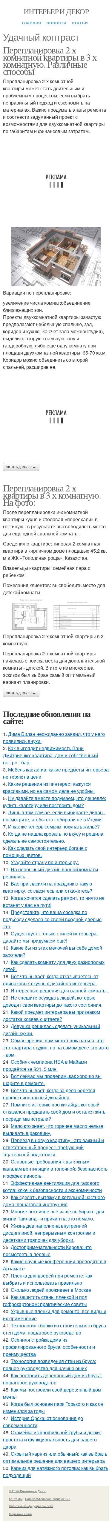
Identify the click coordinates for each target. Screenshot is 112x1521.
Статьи (80, 22)
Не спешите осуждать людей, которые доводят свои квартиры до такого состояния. (52, 1001)
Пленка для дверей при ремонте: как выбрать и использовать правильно (47, 1279)
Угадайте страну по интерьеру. (45, 862)
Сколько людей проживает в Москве (51, 1289)
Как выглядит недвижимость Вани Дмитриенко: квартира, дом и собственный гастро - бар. (50, 755)
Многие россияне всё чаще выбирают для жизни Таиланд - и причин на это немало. (53, 1215)
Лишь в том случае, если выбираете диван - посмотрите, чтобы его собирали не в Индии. (54, 816)
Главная (31, 22)
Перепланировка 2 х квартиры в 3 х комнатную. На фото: (52, 494)
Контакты (15, 1499)
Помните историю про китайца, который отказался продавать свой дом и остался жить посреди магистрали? (54, 1111)
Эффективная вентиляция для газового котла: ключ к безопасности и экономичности (52, 1186)
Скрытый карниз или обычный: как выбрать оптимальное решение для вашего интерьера (55, 1457)
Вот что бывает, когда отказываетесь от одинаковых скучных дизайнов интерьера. (50, 980)
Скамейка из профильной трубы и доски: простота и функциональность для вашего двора (52, 1439)
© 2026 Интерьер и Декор (27, 1491)
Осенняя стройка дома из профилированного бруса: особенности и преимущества (49, 1346)
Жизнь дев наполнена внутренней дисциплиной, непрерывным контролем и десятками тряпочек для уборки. (49, 1232)
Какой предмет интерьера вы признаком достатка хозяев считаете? (51, 1015)
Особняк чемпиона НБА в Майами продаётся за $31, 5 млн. (45, 1065)
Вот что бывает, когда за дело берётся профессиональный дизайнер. (49, 1094)
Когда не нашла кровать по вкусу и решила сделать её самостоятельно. (53, 837)
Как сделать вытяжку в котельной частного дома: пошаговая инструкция (54, 1201)
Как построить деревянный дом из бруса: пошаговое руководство (52, 1379)
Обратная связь (20, 1514)
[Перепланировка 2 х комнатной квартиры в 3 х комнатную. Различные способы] (56, 256)
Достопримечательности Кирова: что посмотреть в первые (47, 1251)
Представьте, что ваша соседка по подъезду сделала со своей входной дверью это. (52, 919)
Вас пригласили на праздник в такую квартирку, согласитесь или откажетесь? (47, 887)
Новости (56, 22)
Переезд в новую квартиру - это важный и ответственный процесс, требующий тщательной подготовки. (53, 1147)
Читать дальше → (21, 467)
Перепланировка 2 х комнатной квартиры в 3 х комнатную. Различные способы (50, 60)
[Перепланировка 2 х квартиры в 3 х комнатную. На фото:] (56, 614)
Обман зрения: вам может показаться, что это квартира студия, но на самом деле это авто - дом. (56, 1047)
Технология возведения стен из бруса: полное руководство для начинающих (49, 1365)
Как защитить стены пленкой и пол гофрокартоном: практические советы (45, 1300)
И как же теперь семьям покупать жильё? (54, 826)
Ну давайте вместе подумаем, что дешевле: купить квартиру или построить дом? (54, 802)
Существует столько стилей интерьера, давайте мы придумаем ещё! (50, 937)
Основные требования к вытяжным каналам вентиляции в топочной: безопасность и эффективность (55, 1168)
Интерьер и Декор (56, 11)
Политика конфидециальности (31, 1506)
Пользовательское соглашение (47, 1499)
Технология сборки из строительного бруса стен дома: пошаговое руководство (54, 1329)
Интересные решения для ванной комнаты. (59, 990)
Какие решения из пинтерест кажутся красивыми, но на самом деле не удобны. (49, 787)
